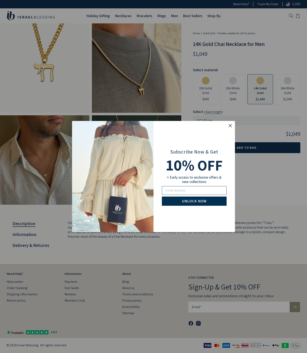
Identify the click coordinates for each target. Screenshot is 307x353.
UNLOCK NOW (194, 201)
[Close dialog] (230, 125)
